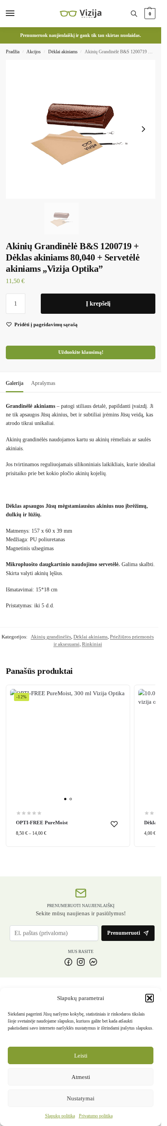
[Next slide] (143, 129)
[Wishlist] (114, 824)
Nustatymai (80, 1098)
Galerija (14, 383)
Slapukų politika (60, 1116)
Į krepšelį (98, 303)
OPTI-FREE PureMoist (42, 822)
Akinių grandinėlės (51, 637)
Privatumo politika (96, 1116)
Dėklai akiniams (63, 51)
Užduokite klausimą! (80, 352)
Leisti (80, 1056)
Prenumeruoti (123, 933)
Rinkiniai (92, 644)
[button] (149, 998)
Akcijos (33, 51)
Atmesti (80, 1077)
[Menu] (17, 13)
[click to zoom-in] (80, 129)
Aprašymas (43, 383)
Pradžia (12, 51)
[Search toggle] (134, 13)
